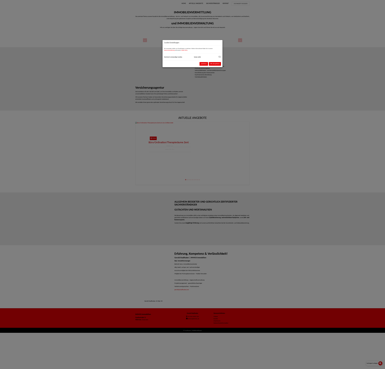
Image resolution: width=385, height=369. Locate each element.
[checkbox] (219, 57)
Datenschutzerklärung (169, 50)
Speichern (204, 64)
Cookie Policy (184, 50)
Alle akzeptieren (215, 64)
